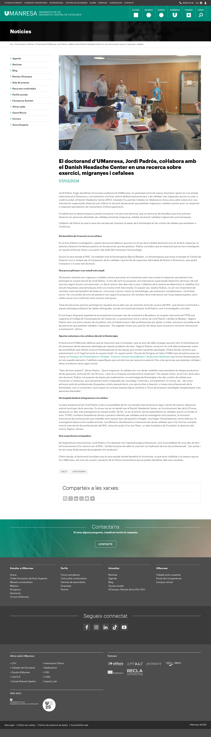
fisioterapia (79, 471)
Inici (11, 44)
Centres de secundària (73, 582)
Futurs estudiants (13, 3)
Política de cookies (26, 725)
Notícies (30, 44)
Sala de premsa (20, 82)
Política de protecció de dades (53, 725)
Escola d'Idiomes (21, 672)
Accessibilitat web (79, 725)
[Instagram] (96, 627)
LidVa (47, 676)
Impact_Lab (50, 681)
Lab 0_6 (16, 676)
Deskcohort (50, 667)
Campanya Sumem (22, 100)
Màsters (14, 585)
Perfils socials (20, 94)
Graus (13, 574)
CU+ (14, 663)
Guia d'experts (20, 124)
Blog (14, 70)
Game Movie (19, 112)
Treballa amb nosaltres (168, 574)
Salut (64, 471)
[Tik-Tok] (114, 627)
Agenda (16, 58)
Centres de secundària (76, 3)
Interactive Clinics (54, 663)
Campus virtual (164, 582)
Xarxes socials (116, 585)
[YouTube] (124, 627)
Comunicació (116, 3)
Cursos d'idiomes (19, 596)
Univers (16, 118)
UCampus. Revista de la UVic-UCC (126, 589)
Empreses (102, 3)
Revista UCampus (22, 76)
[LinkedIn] (105, 627)
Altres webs (18, 106)
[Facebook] (86, 627)
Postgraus (15, 589)
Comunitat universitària (35, 3)
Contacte (129, 3)
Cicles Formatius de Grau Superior (28, 578)
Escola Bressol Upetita (24, 681)
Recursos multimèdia (24, 88)
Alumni (93, 3)
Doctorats (15, 593)
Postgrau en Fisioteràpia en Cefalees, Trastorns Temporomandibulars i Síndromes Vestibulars (120, 356)
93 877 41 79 (188, 3)
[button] (199, 3)
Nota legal (9, 725)
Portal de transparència (168, 578)
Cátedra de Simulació (23, 667)
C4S (46, 672)
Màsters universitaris (21, 582)
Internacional (56, 3)
